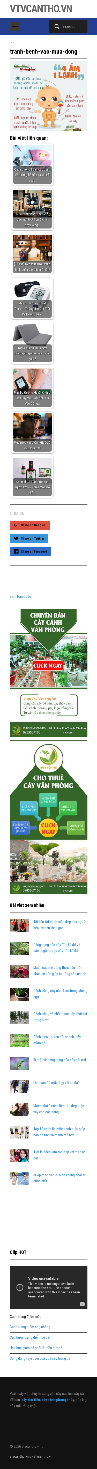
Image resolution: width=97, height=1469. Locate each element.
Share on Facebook (34, 551)
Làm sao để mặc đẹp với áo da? (56, 1083)
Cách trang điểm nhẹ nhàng (30, 1327)
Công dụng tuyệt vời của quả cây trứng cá (40, 1358)
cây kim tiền (30, 1400)
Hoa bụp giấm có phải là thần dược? (36, 1348)
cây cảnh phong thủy (58, 1400)
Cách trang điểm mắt (25, 1317)
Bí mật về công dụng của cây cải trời (59, 1060)
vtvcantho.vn (41, 9)
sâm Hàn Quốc (20, 596)
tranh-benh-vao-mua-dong (43, 51)
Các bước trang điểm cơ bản (30, 1337)
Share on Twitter (32, 538)
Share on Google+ (33, 525)
